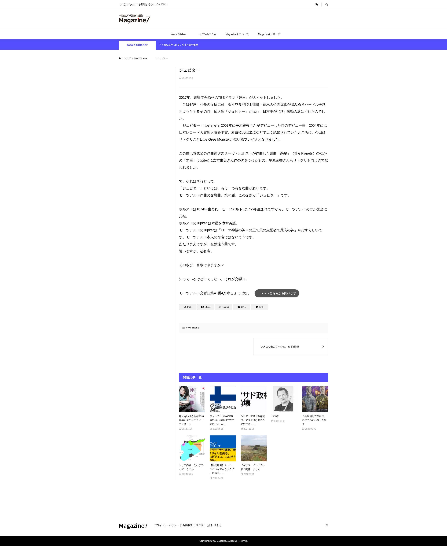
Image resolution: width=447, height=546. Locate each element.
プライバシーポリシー (166, 525)
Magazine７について (237, 34)
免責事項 (187, 525)
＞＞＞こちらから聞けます (277, 293)
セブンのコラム (207, 34)
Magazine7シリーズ (269, 34)
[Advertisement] (145, 119)
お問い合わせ (214, 525)
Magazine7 (133, 525)
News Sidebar (182, 34)
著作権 (199, 525)
